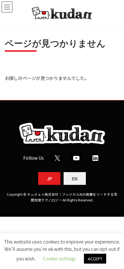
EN (75, 178)
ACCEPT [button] (95, 259)
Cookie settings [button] (59, 258)
